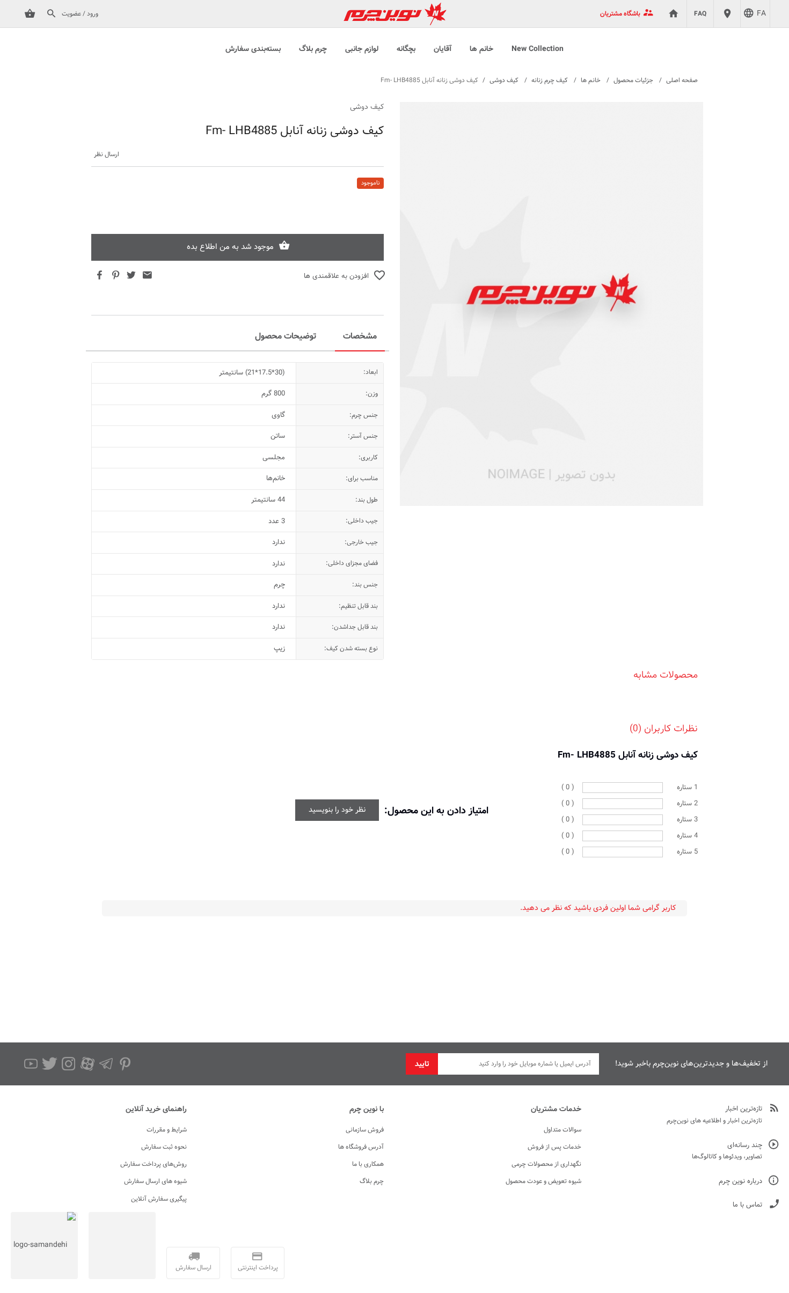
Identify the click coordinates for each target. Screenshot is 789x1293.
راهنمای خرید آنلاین (156, 1109)
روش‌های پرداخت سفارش (153, 1164)
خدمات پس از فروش (554, 1147)
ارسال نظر (106, 154)
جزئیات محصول (633, 80)
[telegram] (106, 1064)
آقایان (442, 49)
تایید (422, 1064)
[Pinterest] (124, 1064)
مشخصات (360, 336)
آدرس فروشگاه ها (361, 1147)
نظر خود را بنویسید (337, 810)
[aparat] (87, 1064)
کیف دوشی (504, 80)
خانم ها (481, 49)
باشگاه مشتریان (620, 14)
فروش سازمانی (365, 1130)
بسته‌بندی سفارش (253, 49)
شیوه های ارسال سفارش (155, 1181)
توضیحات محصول (285, 336)
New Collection (538, 49)
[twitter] (49, 1064)
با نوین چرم (366, 1109)
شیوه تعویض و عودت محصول (543, 1181)
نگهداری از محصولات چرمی (546, 1164)
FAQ (700, 14)
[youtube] (30, 1064)
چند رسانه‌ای (744, 1146)
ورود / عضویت (80, 14)
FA (761, 14)
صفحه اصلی (682, 80)
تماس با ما (747, 1205)
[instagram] (68, 1064)
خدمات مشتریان (556, 1109)
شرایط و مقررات (167, 1130)
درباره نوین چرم (740, 1182)
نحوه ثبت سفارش (164, 1147)
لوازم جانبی (361, 49)
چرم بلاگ (313, 49)
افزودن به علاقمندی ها (336, 276)
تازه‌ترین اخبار (743, 1109)
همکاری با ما (368, 1164)
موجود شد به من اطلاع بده (230, 247)
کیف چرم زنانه (549, 80)
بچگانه (406, 49)
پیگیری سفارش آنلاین (159, 1199)
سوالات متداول (562, 1130)
